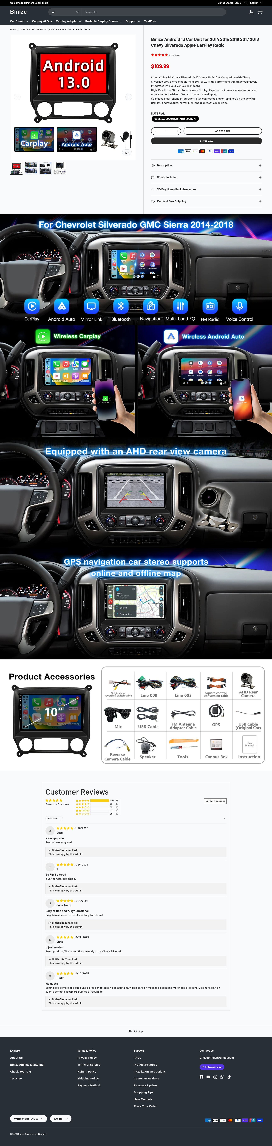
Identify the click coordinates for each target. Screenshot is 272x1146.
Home (13, 29)
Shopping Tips (143, 1092)
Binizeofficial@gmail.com (217, 1057)
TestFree (150, 21)
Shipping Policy (88, 1078)
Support (131, 21)
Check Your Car (20, 1071)
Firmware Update (145, 1085)
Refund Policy (86, 1071)
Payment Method (88, 1085)
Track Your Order (145, 1106)
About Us (16, 1057)
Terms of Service (88, 1064)
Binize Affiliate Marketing (27, 1064)
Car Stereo (17, 21)
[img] (65, 828)
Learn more (44, 2)
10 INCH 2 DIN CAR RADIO (33, 29)
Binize (20, 1134)
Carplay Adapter (67, 21)
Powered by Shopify (36, 1134)
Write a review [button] (215, 801)
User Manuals (143, 1099)
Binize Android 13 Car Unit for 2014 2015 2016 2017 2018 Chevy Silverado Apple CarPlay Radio (72, 29)
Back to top (136, 1031)
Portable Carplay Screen (101, 21)
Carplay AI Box (42, 21)
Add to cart (222, 130)
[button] (260, 11)
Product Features (145, 1064)
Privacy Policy (87, 1057)
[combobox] (137, 12)
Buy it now (206, 141)
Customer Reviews (146, 1078)
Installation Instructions (150, 1071)
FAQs (137, 1057)
